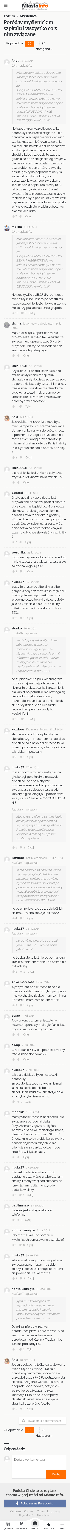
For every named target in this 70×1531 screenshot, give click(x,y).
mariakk (18, 1112)
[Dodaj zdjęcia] (13, 1474)
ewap (16, 1015)
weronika (19, 552)
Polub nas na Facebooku (37, 1503)
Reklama (15, 1511)
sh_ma (16, 323)
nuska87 (18, 582)
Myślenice (28, 16)
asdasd (17, 493)
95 (43, 43)
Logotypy (53, 1511)
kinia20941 (19, 366)
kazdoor (18, 729)
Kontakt (29, 1511)
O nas (41, 1511)
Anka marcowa (23, 982)
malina (17, 227)
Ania (15, 417)
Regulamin (44, 1515)
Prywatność (26, 1515)
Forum (9, 16)
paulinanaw (20, 1205)
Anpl (15, 60)
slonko (17, 628)
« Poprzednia (13, 43)
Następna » (44, 49)
